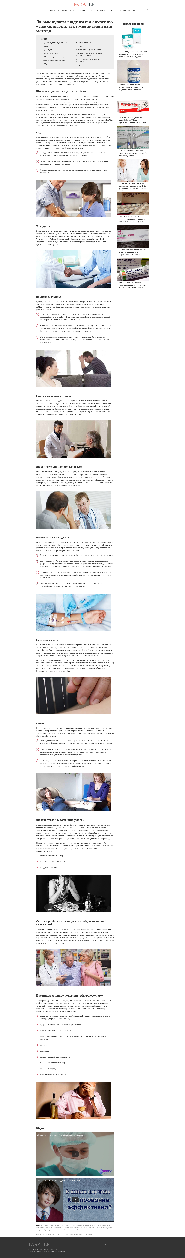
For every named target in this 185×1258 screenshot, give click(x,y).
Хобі (113, 10)
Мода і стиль (101, 10)
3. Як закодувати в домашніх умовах (88, 50)
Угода (105, 1244)
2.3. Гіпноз (79, 46)
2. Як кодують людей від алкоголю (53, 60)
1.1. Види (44, 46)
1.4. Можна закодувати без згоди (53, 57)
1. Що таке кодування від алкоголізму (54, 43)
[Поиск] (147, 10)
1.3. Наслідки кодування (49, 53)
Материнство (124, 10)
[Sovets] (41, 1244)
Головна (38, 10)
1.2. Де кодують (47, 50)
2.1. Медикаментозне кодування (52, 64)
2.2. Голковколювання (83, 43)
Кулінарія (62, 10)
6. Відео (78, 65)
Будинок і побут (86, 10)
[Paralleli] (86, 4)
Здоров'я (51, 10)
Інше (135, 10)
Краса (72, 10)
